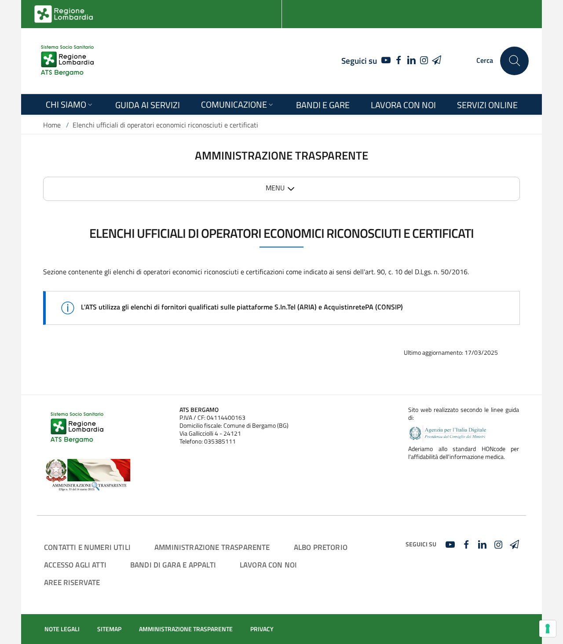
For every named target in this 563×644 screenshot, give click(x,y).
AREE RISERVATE (72, 582)
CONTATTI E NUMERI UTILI (87, 547)
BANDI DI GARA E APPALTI (173, 565)
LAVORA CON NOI (268, 565)
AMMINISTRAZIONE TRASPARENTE (212, 547)
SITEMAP (109, 629)
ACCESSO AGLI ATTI (75, 565)
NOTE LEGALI (62, 629)
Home (52, 125)
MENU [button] (275, 187)
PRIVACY (262, 629)
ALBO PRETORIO (320, 547)
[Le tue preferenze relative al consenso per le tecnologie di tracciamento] (547, 628)
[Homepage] (67, 61)
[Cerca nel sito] (514, 61)
